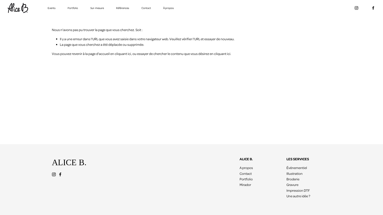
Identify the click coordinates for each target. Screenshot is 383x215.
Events (51, 8)
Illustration (294, 173)
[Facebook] (373, 8)
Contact (146, 8)
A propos (246, 167)
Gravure (292, 184)
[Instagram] (356, 8)
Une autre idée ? (298, 196)
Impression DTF (298, 190)
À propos (168, 8)
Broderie (292, 179)
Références (122, 8)
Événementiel (296, 167)
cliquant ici (123, 53)
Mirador (245, 184)
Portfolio (73, 8)
